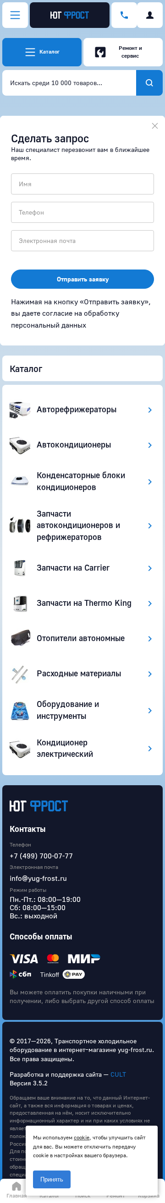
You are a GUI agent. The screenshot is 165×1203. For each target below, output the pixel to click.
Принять (51, 1179)
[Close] (154, 125)
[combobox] (69, 83)
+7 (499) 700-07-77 (41, 855)
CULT (118, 1074)
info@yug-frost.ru (38, 878)
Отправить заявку (83, 279)
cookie (81, 1137)
